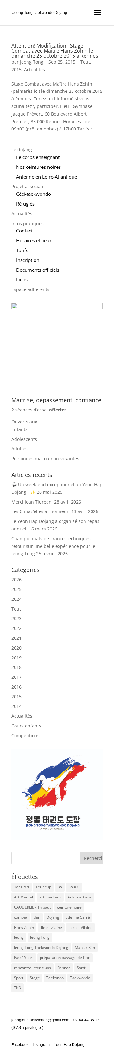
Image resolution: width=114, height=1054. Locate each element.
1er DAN (21, 887)
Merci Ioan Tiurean (32, 502)
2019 (16, 658)
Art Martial (23, 897)
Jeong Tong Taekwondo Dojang (41, 947)
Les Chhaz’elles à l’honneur (40, 511)
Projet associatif (28, 186)
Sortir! (82, 967)
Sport (18, 978)
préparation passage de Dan (65, 957)
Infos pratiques (27, 223)
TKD (17, 987)
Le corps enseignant (38, 157)
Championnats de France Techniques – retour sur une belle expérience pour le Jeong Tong (53, 546)
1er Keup (43, 887)
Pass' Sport (24, 957)
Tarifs (22, 250)
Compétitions (25, 736)
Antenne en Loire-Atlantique (46, 177)
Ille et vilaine (51, 927)
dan (37, 917)
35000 (73, 887)
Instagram (41, 1045)
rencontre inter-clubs (32, 967)
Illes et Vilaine (80, 927)
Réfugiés (25, 203)
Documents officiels (37, 270)
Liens (22, 279)
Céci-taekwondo (33, 194)
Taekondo (55, 978)
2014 (16, 706)
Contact (24, 230)
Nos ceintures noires (38, 167)
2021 (16, 638)
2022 (16, 628)
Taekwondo (80, 978)
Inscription (27, 260)
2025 (16, 589)
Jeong (19, 937)
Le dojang (21, 150)
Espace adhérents (30, 289)
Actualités (34, 70)
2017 (16, 677)
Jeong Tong (31, 62)
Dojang (53, 917)
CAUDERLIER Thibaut (32, 907)
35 (60, 887)
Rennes (63, 967)
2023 (16, 618)
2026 (16, 579)
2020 (16, 648)
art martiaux (50, 897)
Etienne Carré (78, 917)
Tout (85, 62)
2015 (16, 70)
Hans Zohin (24, 927)
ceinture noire (69, 907)
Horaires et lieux (34, 240)
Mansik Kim (85, 947)
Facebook (20, 1045)
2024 (16, 599)
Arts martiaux (79, 897)
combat (20, 917)
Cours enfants (26, 726)
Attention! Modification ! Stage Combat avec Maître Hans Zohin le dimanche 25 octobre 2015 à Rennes (54, 50)
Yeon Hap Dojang (69, 1045)
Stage (35, 978)
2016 (16, 687)
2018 (16, 667)
